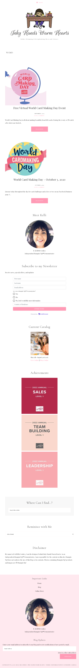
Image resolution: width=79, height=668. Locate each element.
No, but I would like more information (28, 301)
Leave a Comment (39, 115)
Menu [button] (41, 2)
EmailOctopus (44, 314)
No (17, 297)
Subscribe (68, 656)
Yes (17, 294)
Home (39, 583)
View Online (35, 360)
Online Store (39, 591)
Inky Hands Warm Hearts (39, 22)
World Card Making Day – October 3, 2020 (39, 179)
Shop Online (44, 360)
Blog (39, 587)
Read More (39, 129)
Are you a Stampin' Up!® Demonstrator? (24, 291)
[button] (14, 294)
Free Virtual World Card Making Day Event (39, 108)
